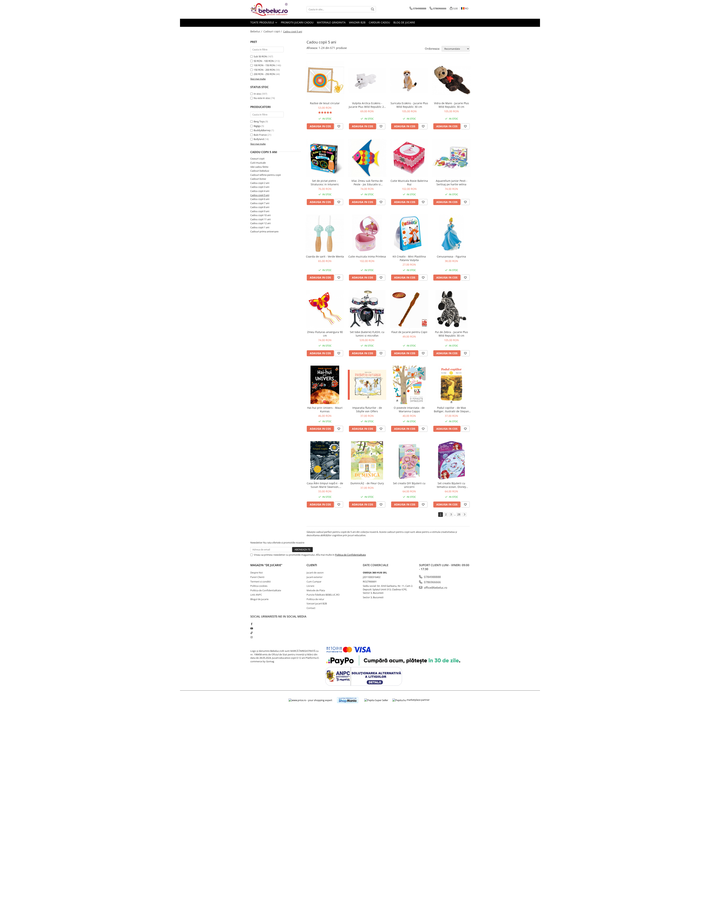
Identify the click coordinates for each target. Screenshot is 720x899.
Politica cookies (258, 586)
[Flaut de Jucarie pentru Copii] (409, 309)
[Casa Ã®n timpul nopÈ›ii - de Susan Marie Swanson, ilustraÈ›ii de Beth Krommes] (325, 460)
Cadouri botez (258, 178)
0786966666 (432, 582)
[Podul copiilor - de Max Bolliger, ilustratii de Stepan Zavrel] (451, 385)
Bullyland (259, 139)
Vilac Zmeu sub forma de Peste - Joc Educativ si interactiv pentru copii (367, 182)
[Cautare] (372, 9)
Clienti (312, 565)
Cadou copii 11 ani (260, 219)
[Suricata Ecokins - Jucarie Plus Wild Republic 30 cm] (409, 80)
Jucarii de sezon (315, 572)
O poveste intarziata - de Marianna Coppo (409, 409)
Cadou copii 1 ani (259, 227)
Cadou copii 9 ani (259, 211)
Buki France (260, 134)
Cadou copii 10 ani (260, 215)
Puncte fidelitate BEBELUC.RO (323, 594)
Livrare (310, 586)
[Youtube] (251, 628)
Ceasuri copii (257, 158)
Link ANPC (256, 594)
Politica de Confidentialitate (350, 554)
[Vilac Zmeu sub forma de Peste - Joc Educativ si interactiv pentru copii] (367, 158)
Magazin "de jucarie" (266, 565)
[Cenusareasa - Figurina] (451, 233)
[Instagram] (251, 637)
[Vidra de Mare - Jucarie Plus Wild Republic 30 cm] (451, 80)
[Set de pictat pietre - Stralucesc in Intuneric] (325, 158)
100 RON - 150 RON (264, 65)
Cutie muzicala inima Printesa (367, 256)
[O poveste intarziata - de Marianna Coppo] (409, 385)
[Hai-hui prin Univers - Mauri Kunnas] (325, 385)
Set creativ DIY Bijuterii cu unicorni (409, 485)
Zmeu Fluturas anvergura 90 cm (325, 333)
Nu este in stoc (262, 98)
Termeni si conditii (260, 581)
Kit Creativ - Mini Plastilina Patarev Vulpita (409, 258)
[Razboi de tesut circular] (325, 80)
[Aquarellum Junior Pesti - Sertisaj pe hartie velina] (451, 158)
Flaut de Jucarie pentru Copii (409, 332)
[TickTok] (251, 632)
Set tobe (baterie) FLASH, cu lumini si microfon (367, 333)
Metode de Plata (316, 590)
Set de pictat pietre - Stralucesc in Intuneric (325, 182)
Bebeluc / (256, 31)
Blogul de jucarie (259, 599)
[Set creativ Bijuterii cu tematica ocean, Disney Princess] (451, 460)
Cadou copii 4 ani (259, 191)
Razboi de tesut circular (325, 103)
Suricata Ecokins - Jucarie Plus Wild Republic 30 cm (409, 105)
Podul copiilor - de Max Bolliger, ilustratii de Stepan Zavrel (451, 409)
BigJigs (257, 126)
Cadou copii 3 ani (259, 187)
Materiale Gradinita (331, 22)
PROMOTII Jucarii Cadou (297, 22)
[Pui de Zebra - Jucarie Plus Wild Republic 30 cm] (451, 309)
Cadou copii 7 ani (259, 203)
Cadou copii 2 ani (259, 183)
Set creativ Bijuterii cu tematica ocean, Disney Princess (451, 485)
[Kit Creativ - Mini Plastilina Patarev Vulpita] (409, 233)
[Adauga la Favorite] (338, 126)
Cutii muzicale (258, 162)
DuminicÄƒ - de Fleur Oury (367, 483)
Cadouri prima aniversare (264, 231)
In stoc (257, 93)
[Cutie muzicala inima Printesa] (367, 233)
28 (458, 514)
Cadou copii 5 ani (259, 195)
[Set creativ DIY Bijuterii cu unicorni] (409, 460)
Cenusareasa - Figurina (451, 256)
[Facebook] (251, 624)
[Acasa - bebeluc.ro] (269, 9)
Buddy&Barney (262, 130)
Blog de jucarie (404, 22)
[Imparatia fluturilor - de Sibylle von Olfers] (367, 385)
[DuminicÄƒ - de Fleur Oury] (367, 460)
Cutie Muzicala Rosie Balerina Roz (409, 182)
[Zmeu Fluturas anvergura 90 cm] (325, 309)
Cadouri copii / (273, 31)
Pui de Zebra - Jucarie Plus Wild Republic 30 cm (451, 333)
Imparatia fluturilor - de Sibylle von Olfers (367, 409)
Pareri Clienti (257, 577)
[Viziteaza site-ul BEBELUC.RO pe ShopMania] (347, 700)
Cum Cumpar (314, 581)
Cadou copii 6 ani (259, 199)
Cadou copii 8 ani (259, 207)
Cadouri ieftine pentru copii (265, 175)
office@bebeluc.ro (435, 587)
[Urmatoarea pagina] (464, 514)
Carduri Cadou (379, 22)
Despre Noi (256, 572)
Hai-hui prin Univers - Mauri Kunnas (325, 409)
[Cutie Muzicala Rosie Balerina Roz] (409, 158)
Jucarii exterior (314, 577)
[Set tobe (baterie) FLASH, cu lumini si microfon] (367, 309)
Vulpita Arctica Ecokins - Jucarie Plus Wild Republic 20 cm (367, 105)
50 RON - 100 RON (264, 61)
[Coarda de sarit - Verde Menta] (325, 233)
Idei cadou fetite (259, 166)
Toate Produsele (262, 22)
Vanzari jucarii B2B (317, 603)
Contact (311, 608)
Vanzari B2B (357, 22)
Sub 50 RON (260, 56)
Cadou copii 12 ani (260, 223)
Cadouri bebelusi (259, 170)
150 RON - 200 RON (264, 69)
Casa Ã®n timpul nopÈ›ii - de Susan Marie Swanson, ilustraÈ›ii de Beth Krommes (325, 485)
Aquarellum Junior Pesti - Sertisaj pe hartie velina (451, 182)
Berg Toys (259, 121)
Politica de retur (315, 599)
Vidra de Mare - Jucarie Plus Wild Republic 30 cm (451, 105)
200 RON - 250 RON (264, 74)
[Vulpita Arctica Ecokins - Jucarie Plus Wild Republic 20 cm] (367, 80)
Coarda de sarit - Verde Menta (325, 256)
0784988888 (432, 577)
